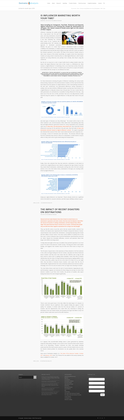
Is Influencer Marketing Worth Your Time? (60, 17)
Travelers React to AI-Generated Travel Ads (49, 381)
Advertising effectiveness (70, 376)
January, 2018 (48, 355)
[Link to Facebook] (104, 418)
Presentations (68, 388)
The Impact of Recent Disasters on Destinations (60, 211)
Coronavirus (67, 379)
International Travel (69, 384)
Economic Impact (68, 382)
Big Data (66, 378)
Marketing (43, 20)
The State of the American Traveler (54, 20)
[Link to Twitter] (98, 418)
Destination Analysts (47, 202)
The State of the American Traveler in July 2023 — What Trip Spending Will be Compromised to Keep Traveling (50, 385)
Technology (67, 391)
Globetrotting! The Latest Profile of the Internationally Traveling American (48, 389)
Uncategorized (68, 398)
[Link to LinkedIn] (102, 418)
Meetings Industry (68, 387)
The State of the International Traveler (73, 394)
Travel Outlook (68, 396)
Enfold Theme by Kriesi (36, 418)
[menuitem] (48, 3)
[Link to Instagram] (100, 418)
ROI (65, 390)
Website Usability (68, 399)
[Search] (104, 3)
